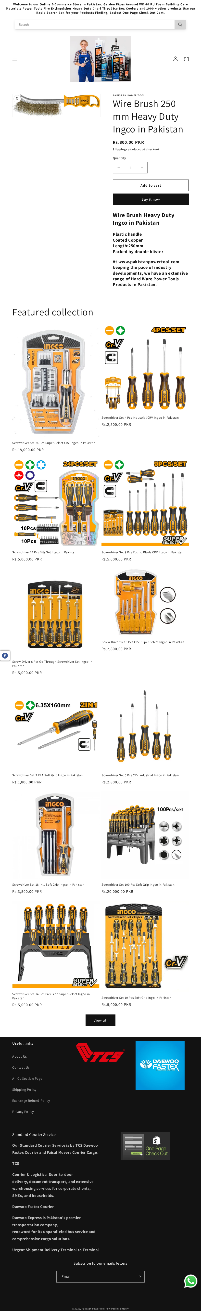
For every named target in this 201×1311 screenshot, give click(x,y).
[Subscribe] (139, 1277)
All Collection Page (27, 1078)
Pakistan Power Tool (94, 1308)
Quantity (119, 158)
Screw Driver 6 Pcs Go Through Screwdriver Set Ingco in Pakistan (52, 664)
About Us (19, 1056)
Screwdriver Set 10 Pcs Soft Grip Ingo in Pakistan (136, 998)
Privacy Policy (23, 1111)
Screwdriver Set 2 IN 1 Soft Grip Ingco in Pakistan (47, 775)
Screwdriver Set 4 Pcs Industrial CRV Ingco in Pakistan (140, 418)
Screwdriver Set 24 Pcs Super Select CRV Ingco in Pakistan (53, 443)
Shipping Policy (24, 1089)
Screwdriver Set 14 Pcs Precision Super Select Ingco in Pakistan (51, 996)
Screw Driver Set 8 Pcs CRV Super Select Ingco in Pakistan (142, 642)
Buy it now (150, 199)
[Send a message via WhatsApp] (191, 1281)
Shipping (119, 149)
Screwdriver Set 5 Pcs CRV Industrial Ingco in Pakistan (140, 775)
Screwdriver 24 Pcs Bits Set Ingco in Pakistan (44, 552)
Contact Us (21, 1067)
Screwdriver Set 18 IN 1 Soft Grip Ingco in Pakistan (48, 885)
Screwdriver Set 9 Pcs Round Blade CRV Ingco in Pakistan (142, 552)
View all (101, 1020)
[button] (14, 58)
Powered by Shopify (117, 1308)
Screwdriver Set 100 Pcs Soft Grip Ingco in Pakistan (138, 885)
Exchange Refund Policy (31, 1100)
